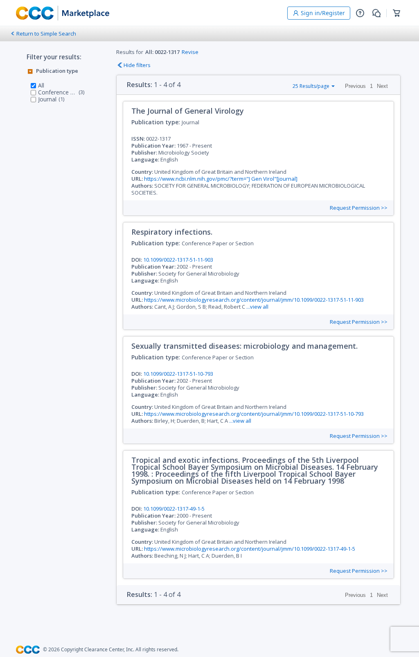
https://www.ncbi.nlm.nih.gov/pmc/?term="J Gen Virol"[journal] (220, 178)
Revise (190, 52)
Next (382, 86)
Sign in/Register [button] (323, 13)
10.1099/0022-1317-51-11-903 (178, 259)
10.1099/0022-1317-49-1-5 (174, 508)
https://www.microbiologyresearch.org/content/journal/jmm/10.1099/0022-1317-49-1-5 (249, 548)
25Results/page (311, 86)
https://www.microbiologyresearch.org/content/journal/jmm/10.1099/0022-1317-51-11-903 (254, 299)
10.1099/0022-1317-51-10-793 (178, 373)
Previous (355, 86)
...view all (257, 306)
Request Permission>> (358, 207)
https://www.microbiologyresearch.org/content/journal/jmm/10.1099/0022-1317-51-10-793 (254, 413)
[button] (360, 13)
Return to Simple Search (46, 33)
